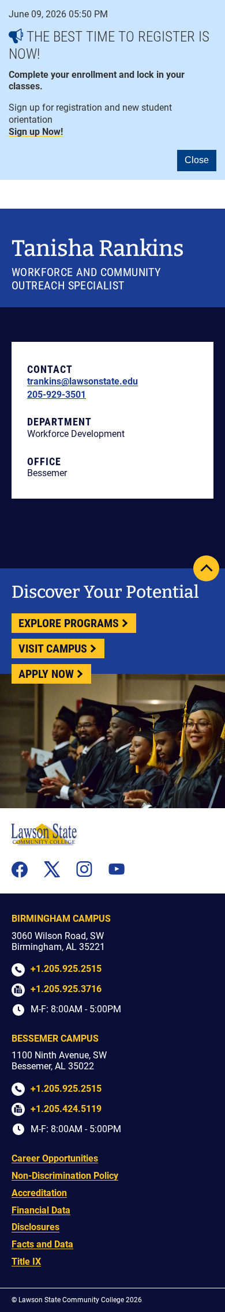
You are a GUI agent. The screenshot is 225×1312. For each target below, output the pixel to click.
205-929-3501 (56, 394)
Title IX (26, 1261)
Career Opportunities (55, 1158)
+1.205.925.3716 (66, 988)
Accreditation (39, 1192)
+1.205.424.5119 (66, 1108)
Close (197, 160)
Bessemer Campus (55, 1038)
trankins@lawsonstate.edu (82, 381)
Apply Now (46, 674)
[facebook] (20, 869)
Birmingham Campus (61, 918)
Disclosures (35, 1226)
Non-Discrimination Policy (65, 1175)
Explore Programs (68, 623)
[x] (52, 869)
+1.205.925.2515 (66, 968)
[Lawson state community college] (43, 834)
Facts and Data (42, 1244)
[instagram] (84, 869)
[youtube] (116, 869)
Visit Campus (52, 648)
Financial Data (41, 1210)
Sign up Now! (36, 131)
